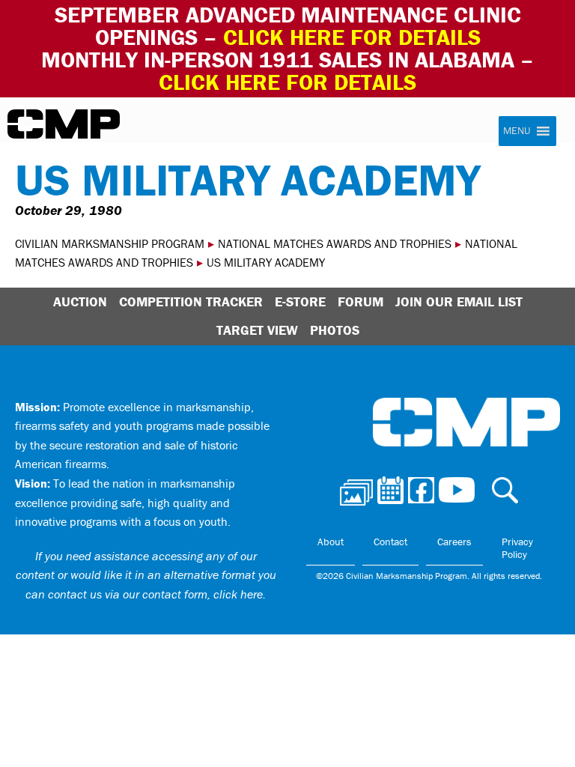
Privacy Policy (517, 548)
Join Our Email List (459, 301)
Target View (257, 330)
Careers (454, 541)
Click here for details (352, 37)
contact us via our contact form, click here (155, 593)
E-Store (300, 301)
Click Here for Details (287, 82)
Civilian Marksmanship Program (63, 124)
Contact (390, 541)
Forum (360, 301)
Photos (334, 330)
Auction (80, 301)
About (330, 541)
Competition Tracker (191, 301)
